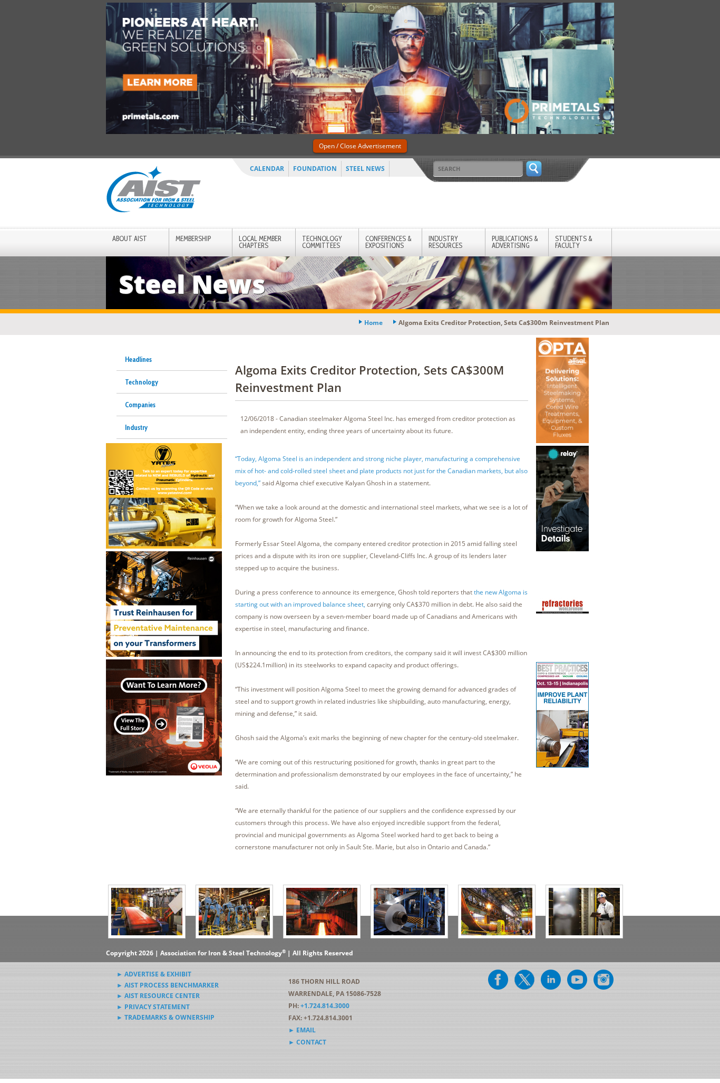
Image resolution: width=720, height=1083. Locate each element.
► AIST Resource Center (158, 995)
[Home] (153, 191)
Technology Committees (322, 242)
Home (373, 322)
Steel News (365, 168)
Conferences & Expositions (388, 242)
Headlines (138, 359)
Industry (136, 427)
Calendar (267, 168)
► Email (302, 1030)
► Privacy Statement (153, 1006)
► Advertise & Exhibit (153, 974)
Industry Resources (445, 242)
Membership (193, 238)
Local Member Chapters (260, 242)
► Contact (307, 1042)
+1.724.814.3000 (324, 1005)
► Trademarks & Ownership (165, 1017)
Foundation (315, 168)
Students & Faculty (573, 242)
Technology (141, 382)
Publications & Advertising (515, 242)
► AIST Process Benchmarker (167, 985)
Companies (140, 404)
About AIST (129, 238)
